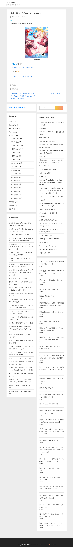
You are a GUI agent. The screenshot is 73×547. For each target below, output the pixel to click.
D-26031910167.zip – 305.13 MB (22, 67)
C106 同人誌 (14, 159)
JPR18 (24, 16)
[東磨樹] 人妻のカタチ (46, 388)
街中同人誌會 (13, 205)
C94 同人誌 (14, 181)
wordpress (42, 128)
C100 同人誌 (14, 138)
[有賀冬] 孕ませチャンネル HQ (48, 289)
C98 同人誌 (14, 195)
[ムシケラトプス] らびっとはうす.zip (20, 358)
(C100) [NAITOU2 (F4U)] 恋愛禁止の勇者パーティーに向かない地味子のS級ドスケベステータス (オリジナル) (51, 190)
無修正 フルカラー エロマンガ (48, 209)
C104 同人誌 (14, 152)
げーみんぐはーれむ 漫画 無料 (48, 213)
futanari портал (44, 138)
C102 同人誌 (14, 145)
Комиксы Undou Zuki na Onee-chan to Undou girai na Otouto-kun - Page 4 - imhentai (51, 182)
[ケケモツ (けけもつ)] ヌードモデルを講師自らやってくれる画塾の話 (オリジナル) (51, 369)
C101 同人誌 (14, 142)
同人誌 (14, 85)
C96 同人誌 (14, 188)
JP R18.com (10, 3)
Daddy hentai (43, 242)
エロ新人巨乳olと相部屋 (46, 235)
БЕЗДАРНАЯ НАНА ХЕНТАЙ (48, 249)
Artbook (11, 121)
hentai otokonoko (44, 166)
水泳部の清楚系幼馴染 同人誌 (48, 220)
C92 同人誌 (14, 174)
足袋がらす (15, 89)
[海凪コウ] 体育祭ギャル (46, 296)
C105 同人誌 (14, 156)
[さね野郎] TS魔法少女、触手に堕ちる (20, 235)
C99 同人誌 (14, 198)
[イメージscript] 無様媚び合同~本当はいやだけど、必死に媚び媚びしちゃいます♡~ (21, 329)
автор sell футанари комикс (48, 169)
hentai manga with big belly (47, 246)
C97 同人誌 (14, 191)
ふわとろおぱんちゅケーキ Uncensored (51, 196)
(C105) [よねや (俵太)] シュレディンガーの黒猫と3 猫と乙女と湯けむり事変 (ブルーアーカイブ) (51, 431)
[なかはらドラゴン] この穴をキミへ (19, 278)
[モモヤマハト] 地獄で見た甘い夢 (49, 321)
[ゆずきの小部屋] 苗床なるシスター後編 (21, 323)
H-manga (11, 128)
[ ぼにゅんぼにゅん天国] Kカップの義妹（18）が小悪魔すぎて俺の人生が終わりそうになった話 (51, 450)
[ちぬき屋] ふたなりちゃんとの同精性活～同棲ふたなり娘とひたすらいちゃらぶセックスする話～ (21, 246)
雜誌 (10, 209)
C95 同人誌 (14, 184)
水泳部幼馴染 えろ (44, 253)
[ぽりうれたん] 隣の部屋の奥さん (49, 404)
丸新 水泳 (42, 200)
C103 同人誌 (14, 149)
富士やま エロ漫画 (44, 173)
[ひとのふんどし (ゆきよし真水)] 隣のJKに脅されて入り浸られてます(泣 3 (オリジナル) (51, 358)
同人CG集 (12, 132)
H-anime (11, 125)
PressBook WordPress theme (49, 544)
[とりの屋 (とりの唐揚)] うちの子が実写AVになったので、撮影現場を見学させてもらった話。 (21, 272)
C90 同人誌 (14, 167)
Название (42, 156)
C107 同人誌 (14, 163)
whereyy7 (42, 216)
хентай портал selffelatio (47, 141)
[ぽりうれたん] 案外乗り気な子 (48, 440)
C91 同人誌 (14, 170)
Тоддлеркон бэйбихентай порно (49, 239)
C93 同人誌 (14, 177)
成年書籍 (11, 202)
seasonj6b (42, 176)
